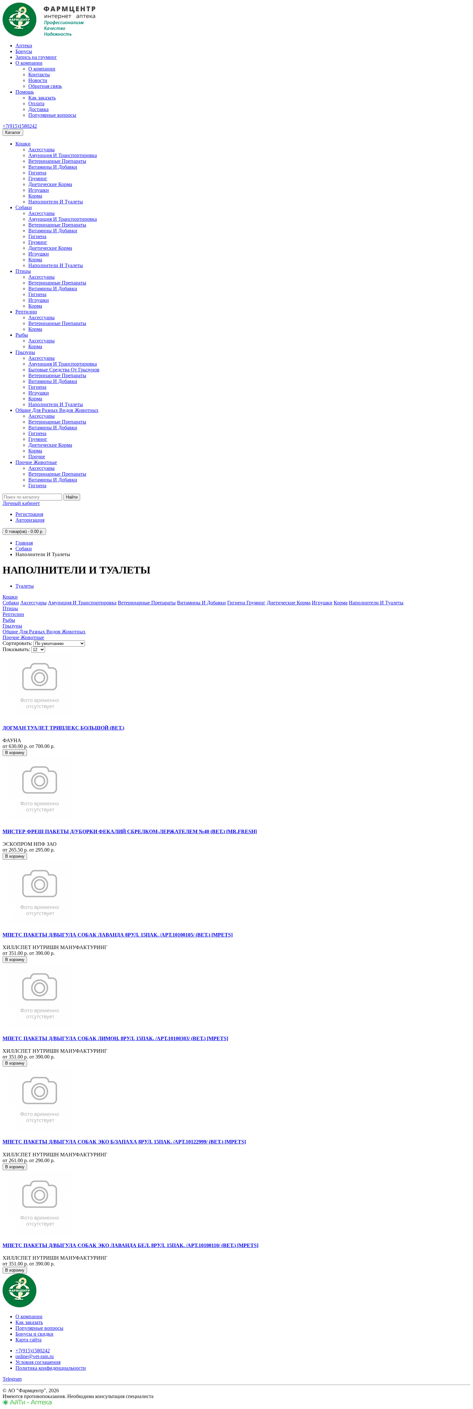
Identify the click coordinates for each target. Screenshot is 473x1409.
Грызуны (25, 352)
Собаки (23, 207)
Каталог (13, 132)
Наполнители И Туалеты (55, 201)
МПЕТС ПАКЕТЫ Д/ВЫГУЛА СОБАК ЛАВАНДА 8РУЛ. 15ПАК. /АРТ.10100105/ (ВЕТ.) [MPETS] (118, 935)
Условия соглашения (37, 1362)
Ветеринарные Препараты (57, 161)
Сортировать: (17, 643)
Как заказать (42, 97)
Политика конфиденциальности (50, 1368)
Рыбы (21, 335)
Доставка (38, 109)
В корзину (14, 752)
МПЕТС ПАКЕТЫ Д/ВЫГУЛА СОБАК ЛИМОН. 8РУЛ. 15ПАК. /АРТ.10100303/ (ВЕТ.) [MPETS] (115, 1038)
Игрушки (38, 190)
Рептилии (26, 311)
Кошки (23, 143)
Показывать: (16, 649)
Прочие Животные (36, 462)
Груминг (37, 178)
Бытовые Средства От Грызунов (63, 369)
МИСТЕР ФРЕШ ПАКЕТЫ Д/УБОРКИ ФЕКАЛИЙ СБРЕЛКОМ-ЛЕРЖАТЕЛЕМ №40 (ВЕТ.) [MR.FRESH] (130, 831)
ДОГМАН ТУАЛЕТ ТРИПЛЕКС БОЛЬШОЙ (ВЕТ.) (63, 728)
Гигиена (37, 172)
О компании (28, 63)
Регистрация (29, 514)
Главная (24, 543)
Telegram (12, 1379)
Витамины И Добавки (52, 167)
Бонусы (23, 51)
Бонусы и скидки (34, 1334)
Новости (37, 80)
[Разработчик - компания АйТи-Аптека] (27, 1403)
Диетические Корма (50, 184)
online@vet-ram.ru (34, 1356)
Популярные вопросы (52, 115)
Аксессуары (41, 149)
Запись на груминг (36, 57)
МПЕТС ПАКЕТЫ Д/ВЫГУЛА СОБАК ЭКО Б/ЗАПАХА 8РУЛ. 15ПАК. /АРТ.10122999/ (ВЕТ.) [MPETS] (124, 1141)
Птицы (23, 271)
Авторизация (29, 520)
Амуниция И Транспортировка (62, 155)
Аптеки (23, 45)
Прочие (36, 456)
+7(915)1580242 (20, 126)
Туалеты (24, 586)
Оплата (36, 103)
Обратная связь (45, 86)
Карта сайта (28, 1339)
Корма (35, 196)
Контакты (39, 74)
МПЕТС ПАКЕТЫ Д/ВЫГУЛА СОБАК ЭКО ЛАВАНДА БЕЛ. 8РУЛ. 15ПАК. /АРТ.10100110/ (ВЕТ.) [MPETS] (130, 1245)
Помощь (24, 92)
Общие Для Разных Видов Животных (56, 410)
